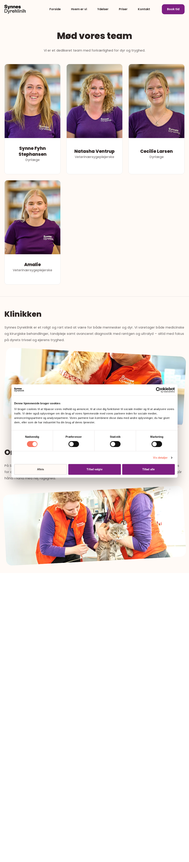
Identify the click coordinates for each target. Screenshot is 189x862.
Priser (123, 9)
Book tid (173, 9)
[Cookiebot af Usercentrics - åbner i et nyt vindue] (158, 390)
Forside (55, 9)
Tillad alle (148, 469)
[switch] (73, 444)
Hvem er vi (79, 9)
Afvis (40, 469)
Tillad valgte (94, 469)
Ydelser (103, 9)
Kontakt (144, 9)
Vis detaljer (160, 457)
